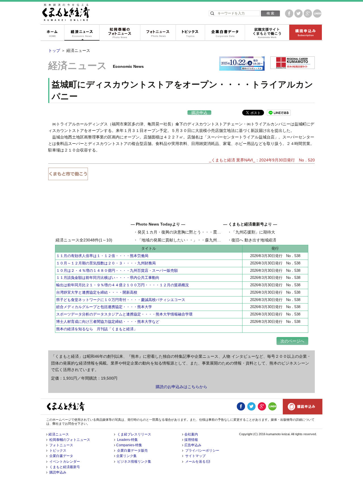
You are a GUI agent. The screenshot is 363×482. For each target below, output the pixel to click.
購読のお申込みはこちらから (181, 386)
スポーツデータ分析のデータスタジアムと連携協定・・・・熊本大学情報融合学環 (124, 314)
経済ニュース (81, 33)
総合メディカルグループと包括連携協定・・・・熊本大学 (104, 307)
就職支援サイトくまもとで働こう (267, 33)
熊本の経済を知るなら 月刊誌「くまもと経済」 (96, 329)
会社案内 (191, 434)
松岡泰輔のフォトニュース (119, 33)
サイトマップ (195, 456)
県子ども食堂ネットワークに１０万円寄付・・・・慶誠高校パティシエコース (120, 300)
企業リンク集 (126, 456)
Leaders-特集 (127, 440)
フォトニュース (157, 33)
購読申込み (305, 33)
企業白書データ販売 (132, 450)
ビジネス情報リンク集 (134, 462)
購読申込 (199, 112)
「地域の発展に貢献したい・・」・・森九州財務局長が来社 (191, 240)
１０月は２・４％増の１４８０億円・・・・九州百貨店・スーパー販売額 (117, 270)
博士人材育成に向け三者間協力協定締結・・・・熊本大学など (107, 321)
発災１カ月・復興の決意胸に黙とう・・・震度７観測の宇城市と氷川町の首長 (207, 232)
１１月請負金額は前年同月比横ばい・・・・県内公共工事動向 (107, 277)
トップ (54, 50)
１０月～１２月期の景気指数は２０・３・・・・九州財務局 (106, 263)
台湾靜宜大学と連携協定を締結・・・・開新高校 (96, 292)
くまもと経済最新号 (64, 467)
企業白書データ (225, 33)
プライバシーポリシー (202, 450)
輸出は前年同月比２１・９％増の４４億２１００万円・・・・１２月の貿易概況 (122, 285)
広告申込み (192, 445)
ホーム (52, 33)
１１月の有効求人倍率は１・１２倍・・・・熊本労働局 (102, 256)
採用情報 (191, 440)
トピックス (190, 33)
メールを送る (195, 462)
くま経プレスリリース (134, 434)
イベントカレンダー (64, 462)
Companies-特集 (129, 445)
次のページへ (292, 341)
